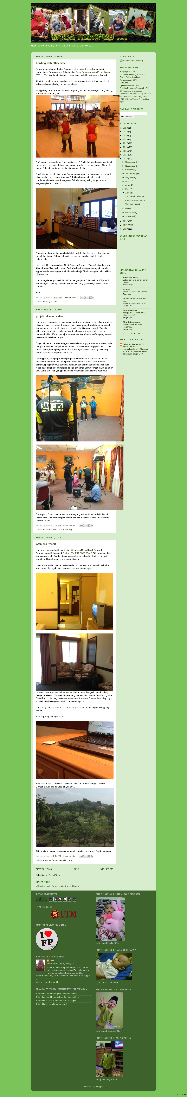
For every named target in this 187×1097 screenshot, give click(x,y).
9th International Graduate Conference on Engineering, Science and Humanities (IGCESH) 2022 (135, 94)
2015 (125, 151)
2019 (125, 136)
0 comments (70, 297)
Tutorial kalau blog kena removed (51, 1004)
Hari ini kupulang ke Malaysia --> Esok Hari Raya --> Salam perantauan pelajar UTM (136, 351)
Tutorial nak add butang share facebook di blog (57, 997)
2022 (125, 132)
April (127, 193)
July (127, 181)
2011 (125, 225)
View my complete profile (47, 982)
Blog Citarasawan (131, 322)
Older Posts (105, 868)
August (128, 177)
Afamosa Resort (46, 544)
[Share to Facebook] (90, 297)
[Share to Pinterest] (92, 297)
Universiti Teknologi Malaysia (132, 74)
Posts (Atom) (54, 875)
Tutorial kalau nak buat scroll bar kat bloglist (56, 1001)
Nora (52, 961)
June (127, 185)
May (127, 189)
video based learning (62, 529)
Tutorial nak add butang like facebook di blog (56, 994)
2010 (125, 229)
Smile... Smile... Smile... (134, 334)
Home (75, 868)
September (130, 173)
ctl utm (54, 301)
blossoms (47, 529)
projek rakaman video (49, 316)
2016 (125, 147)
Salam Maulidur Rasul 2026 (134, 303)
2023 (125, 128)
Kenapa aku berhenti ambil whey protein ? (134, 314)
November (130, 166)
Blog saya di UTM (127, 72)
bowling (46, 301)
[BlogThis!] (84, 297)
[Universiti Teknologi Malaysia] (63, 918)
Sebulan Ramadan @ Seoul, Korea (133, 345)
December (130, 162)
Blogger (99, 1086)
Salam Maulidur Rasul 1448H (135, 292)
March (128, 209)
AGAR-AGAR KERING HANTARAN (132, 325)
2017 (125, 143)
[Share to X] (87, 297)
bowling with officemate (51, 63)
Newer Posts (44, 868)
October (129, 170)
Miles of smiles (130, 277)
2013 (125, 159)
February (129, 212)
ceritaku (62, 860)
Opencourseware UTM (129, 85)
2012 (125, 221)
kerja (70, 860)
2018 (125, 139)
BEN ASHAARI (130, 310)
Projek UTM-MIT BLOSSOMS (77, 553)
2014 (125, 155)
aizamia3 (127, 289)
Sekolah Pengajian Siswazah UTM (134, 88)
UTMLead (124, 83)
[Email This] (81, 297)
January (129, 216)
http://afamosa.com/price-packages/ (68, 707)
